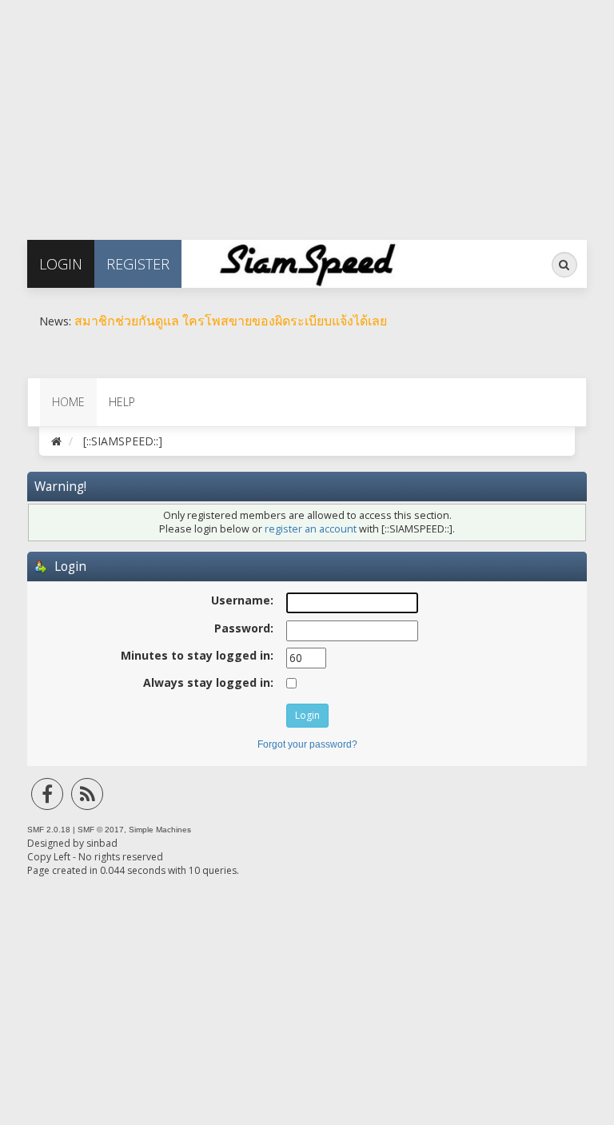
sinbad (102, 843)
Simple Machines (160, 829)
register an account (311, 529)
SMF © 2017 (101, 829)
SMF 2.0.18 (48, 829)
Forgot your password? (307, 744)
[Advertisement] (307, 112)
